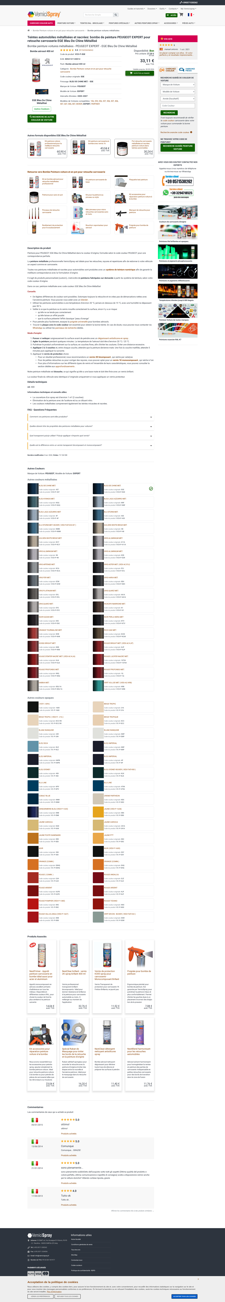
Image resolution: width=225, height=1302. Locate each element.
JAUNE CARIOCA (46, 822)
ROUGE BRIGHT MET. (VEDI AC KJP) (118, 643)
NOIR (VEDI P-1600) (112, 848)
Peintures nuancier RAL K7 (170, 340)
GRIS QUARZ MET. (111, 591)
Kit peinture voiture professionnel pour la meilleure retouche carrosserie (53, 144)
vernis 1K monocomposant (125, 360)
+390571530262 (190, 2)
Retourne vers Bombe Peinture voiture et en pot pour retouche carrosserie (66, 171)
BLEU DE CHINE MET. (47, 486)
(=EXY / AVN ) (44, 704)
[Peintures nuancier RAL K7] (178, 330)
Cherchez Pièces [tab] (190, 70)
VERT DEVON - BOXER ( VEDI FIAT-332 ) (120, 914)
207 (104, 101)
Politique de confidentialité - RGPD (83, 1270)
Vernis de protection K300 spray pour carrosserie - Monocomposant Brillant (107, 975)
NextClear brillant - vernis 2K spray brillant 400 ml (74, 972)
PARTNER (95, 104)
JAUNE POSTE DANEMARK (50, 835)
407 (61, 104)
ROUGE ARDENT (45, 888)
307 (112, 101)
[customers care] (178, 180)
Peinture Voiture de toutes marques (174, 320)
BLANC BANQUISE (46, 730)
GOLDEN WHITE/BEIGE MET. (115, 525)
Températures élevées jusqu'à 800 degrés (176, 300)
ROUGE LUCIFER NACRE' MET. (116, 656)
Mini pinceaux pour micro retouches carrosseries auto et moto (97, 211)
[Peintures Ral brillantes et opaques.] (178, 232)
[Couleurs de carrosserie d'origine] (178, 212)
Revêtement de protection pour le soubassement (52, 226)
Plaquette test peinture (138, 180)
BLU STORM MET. (111, 512)
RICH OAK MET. (110, 630)
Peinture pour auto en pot (52, 195)
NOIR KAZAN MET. (46, 617)
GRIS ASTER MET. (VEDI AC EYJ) (117, 564)
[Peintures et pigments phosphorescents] (178, 251)
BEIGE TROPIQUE (111, 717)
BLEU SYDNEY (44, 769)
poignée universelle (79, 321)
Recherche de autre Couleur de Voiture (42, 118)
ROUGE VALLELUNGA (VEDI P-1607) (53, 914)
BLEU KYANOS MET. (47, 499)
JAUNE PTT (108, 835)
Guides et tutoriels (135, 9)
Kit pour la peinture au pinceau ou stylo (94, 196)
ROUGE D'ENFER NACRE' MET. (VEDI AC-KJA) (57, 656)
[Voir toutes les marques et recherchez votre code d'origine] (178, 310)
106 (92, 101)
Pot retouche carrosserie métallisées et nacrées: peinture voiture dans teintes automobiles (142, 144)
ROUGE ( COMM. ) (46, 875)
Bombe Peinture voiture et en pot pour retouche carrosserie (58, 30)
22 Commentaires (86, 50)
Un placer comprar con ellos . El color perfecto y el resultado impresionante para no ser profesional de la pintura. (176, 54)
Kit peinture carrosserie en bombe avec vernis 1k (98, 142)
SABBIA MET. (44, 683)
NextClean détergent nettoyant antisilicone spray (105, 1051)
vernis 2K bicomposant (100, 357)
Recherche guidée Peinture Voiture (178, 147)
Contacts (173, 9)
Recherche (169, 112)
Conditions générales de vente (81, 1244)
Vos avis (168, 39)
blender (84, 300)
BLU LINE (42, 783)
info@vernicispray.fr (42, 1256)
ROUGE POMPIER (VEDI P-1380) (52, 901)
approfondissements (65, 366)
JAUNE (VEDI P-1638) (113, 809)
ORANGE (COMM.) (46, 861)
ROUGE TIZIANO (110, 901)
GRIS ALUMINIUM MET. (113, 538)
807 (73, 104)
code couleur (168, 120)
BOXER (79, 104)
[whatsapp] (178, 193)
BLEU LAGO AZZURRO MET (50, 512)
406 (116, 101)
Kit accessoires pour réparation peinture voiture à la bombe (140, 196)
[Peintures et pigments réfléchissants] (178, 271)
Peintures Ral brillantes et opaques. (174, 241)
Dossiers (151, 9)
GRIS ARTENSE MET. (47, 564)
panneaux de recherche (66, 328)
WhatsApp (37, 328)
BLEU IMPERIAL (110, 743)
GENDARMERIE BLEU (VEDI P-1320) (53, 809)
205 (96, 101)
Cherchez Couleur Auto (41, 23)
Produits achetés (68, 1133)
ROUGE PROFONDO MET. (49, 669)
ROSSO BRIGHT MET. (47, 643)
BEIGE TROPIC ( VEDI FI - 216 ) (51, 717)
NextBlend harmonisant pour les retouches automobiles (138, 1051)
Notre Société (76, 1239)
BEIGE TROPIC (110, 704)
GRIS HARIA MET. (111, 577)
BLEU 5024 (43, 743)
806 (69, 104)
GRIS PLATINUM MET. (47, 591)
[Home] (28, 30)
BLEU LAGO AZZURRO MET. (115, 499)
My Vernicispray (188, 9)
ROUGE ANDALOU (111, 875)
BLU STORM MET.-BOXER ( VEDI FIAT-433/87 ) (57, 525)
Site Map (74, 1255)
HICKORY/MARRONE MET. (115, 604)
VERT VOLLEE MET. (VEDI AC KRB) (118, 683)
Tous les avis (75, 1250)
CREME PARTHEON (112, 796)
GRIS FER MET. (45, 577)
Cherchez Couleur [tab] (171, 70)
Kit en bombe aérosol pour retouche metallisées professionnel (52, 181)
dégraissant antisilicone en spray (113, 338)
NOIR (41, 848)
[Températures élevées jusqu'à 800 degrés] (178, 291)
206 (100, 101)
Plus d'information (54, 1292)
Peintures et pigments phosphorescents (175, 261)
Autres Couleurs (41, 109)
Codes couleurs (76, 1265)
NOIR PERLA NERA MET (113, 617)
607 (65, 104)
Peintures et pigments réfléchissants (174, 281)
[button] (191, 15)
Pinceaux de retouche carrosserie (51, 211)
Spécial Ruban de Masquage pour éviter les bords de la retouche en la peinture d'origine (74, 1053)
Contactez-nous (76, 1260)
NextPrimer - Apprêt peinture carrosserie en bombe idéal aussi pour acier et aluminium (40, 975)
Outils (162, 9)
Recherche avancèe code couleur (175, 132)
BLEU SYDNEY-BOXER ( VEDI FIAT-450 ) (120, 769)
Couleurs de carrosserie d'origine (172, 222)
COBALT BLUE (44, 796)
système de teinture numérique (121, 269)
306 (108, 101)
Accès (173, 15)
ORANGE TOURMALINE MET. (50, 630)
